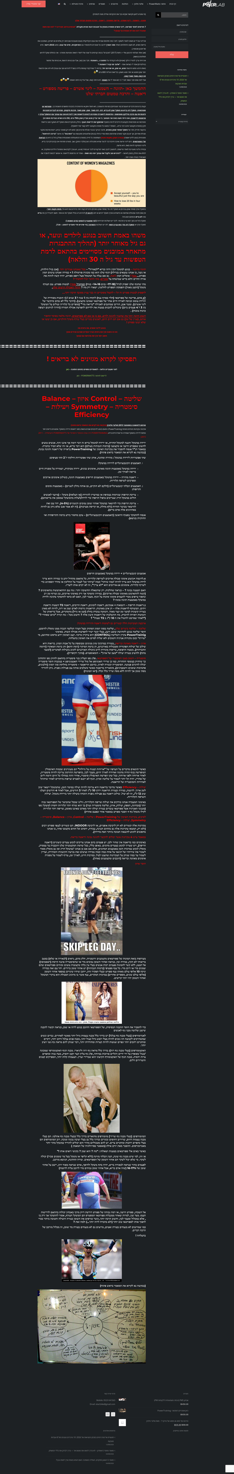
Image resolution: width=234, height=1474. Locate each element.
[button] (65, 4)
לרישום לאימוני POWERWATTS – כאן (92, 375)
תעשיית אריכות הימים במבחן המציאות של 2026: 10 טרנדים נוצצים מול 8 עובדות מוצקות (172, 79)
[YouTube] (108, 1414)
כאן (67, 369)
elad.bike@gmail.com (105, 1404)
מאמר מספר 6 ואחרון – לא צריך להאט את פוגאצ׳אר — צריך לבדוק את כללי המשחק (172, 97)
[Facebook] (113, 1414)
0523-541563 (109, 1400)
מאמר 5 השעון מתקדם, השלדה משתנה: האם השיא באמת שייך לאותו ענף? (85, 1460)
